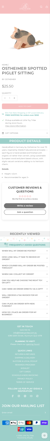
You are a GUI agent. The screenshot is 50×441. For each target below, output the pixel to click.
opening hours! (33, 344)
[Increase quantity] (14, 98)
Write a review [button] (25, 205)
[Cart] (47, 7)
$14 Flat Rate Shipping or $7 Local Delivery (24, 114)
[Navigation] (3, 7)
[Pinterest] (25, 396)
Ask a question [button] (25, 212)
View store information (15, 126)
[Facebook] (13, 396)
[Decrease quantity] (5, 98)
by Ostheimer (9, 79)
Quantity (6, 93)
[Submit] (45, 412)
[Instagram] (19, 396)
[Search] (41, 7)
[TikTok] (37, 396)
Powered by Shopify (25, 438)
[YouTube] (31, 396)
